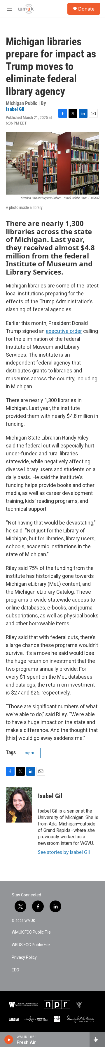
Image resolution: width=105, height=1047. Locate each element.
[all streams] (97, 1039)
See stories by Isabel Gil (64, 852)
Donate (86, 8)
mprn (29, 752)
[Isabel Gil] (19, 805)
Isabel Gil (15, 109)
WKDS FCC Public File (31, 945)
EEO (15, 970)
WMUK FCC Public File (31, 932)
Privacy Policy (24, 957)
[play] (9, 1040)
